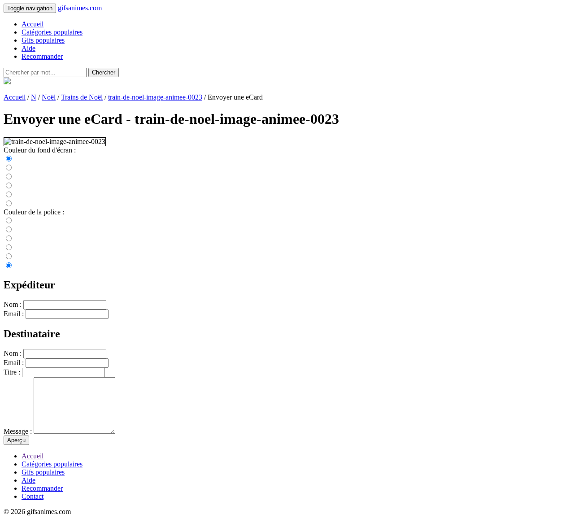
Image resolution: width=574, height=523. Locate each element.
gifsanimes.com (80, 8)
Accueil (32, 24)
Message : (18, 431)
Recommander (42, 56)
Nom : (13, 304)
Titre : (12, 372)
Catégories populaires (52, 32)
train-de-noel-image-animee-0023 (155, 97)
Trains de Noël (82, 97)
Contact (32, 496)
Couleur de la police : (34, 212)
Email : (14, 314)
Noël (49, 97)
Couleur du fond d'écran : (40, 150)
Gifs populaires (43, 40)
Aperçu (16, 440)
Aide (28, 48)
